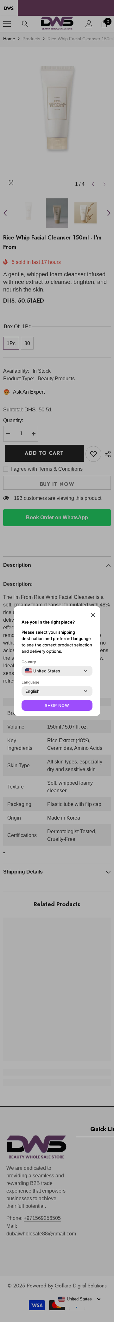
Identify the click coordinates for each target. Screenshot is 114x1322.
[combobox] (42, 671)
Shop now (57, 705)
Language (30, 682)
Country (29, 661)
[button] (93, 614)
